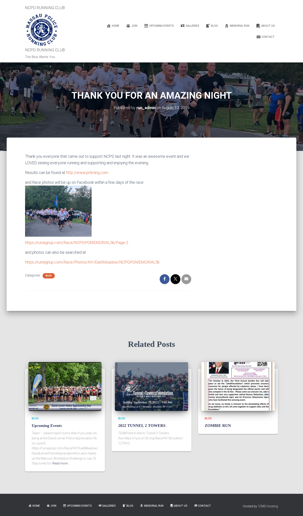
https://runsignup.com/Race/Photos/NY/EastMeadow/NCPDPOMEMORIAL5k (92, 262)
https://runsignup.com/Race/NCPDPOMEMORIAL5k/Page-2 (76, 242)
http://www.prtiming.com (87, 172)
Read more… (61, 463)
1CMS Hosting (268, 506)
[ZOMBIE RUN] (238, 386)
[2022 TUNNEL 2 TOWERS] (151, 386)
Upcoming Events (47, 425)
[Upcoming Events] (65, 386)
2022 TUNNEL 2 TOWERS (141, 425)
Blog (49, 275)
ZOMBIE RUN (218, 425)
